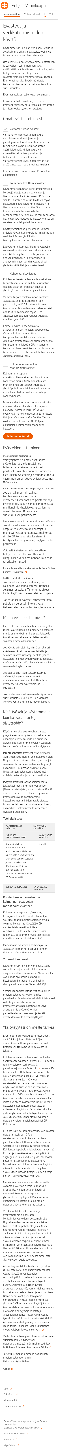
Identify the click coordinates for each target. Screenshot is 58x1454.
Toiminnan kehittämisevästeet (28, 183)
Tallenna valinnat (18, 436)
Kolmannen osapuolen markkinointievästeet (23, 366)
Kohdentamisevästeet (23, 273)
